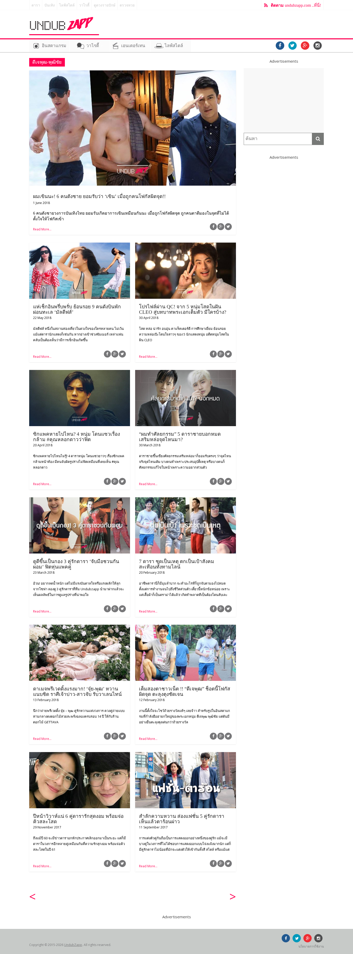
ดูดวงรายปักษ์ (104, 5)
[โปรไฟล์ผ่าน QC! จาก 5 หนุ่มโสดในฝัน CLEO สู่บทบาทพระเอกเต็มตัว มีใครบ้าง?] (185, 246)
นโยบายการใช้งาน (311, 946)
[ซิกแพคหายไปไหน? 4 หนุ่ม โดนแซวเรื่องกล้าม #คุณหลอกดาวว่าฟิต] (79, 373)
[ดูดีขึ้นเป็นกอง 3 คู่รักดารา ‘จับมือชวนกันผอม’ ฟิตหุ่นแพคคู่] (79, 500)
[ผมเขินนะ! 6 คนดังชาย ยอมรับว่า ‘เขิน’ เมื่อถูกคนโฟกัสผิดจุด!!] (132, 73)
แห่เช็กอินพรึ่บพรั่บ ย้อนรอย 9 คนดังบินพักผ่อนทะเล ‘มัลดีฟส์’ (77, 309)
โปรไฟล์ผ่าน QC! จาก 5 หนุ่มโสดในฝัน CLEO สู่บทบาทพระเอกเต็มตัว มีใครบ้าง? (182, 309)
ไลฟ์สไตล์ (67, 5)
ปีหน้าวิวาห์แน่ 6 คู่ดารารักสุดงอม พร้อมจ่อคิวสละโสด (78, 818)
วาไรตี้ (84, 5)
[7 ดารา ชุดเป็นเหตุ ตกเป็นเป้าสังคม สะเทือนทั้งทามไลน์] (185, 500)
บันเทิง (49, 5)
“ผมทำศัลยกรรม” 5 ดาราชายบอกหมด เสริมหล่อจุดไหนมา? (180, 436)
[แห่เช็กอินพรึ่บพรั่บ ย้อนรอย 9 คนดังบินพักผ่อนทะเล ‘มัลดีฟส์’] (79, 246)
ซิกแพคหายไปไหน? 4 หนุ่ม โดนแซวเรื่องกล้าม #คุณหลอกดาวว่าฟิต (76, 436)
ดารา (36, 5)
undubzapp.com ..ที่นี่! (296, 5)
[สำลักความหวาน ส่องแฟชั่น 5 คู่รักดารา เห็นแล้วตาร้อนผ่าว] (185, 755)
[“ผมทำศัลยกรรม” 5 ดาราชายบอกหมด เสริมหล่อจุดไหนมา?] (185, 373)
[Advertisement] (284, 100)
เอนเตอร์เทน (133, 45)
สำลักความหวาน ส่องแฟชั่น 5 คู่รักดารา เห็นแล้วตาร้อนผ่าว (181, 818)
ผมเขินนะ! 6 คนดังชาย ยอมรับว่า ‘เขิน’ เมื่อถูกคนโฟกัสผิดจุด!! (99, 196)
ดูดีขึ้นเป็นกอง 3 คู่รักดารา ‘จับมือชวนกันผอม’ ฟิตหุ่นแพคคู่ (76, 564)
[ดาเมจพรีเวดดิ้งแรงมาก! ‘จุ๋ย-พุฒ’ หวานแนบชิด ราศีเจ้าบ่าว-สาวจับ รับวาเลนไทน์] (79, 628)
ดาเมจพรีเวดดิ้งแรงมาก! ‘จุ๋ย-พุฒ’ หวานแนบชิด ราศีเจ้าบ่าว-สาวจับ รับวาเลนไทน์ (77, 691)
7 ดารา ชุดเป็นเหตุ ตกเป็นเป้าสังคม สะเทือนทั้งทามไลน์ (176, 564)
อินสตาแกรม (54, 45)
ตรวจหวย (127, 5)
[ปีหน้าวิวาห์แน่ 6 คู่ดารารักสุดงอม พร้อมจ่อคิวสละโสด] (79, 755)
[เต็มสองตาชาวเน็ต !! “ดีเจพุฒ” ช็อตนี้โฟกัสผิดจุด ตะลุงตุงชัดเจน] (185, 628)
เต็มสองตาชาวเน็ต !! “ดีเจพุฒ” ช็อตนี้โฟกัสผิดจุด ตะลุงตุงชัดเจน (184, 691)
